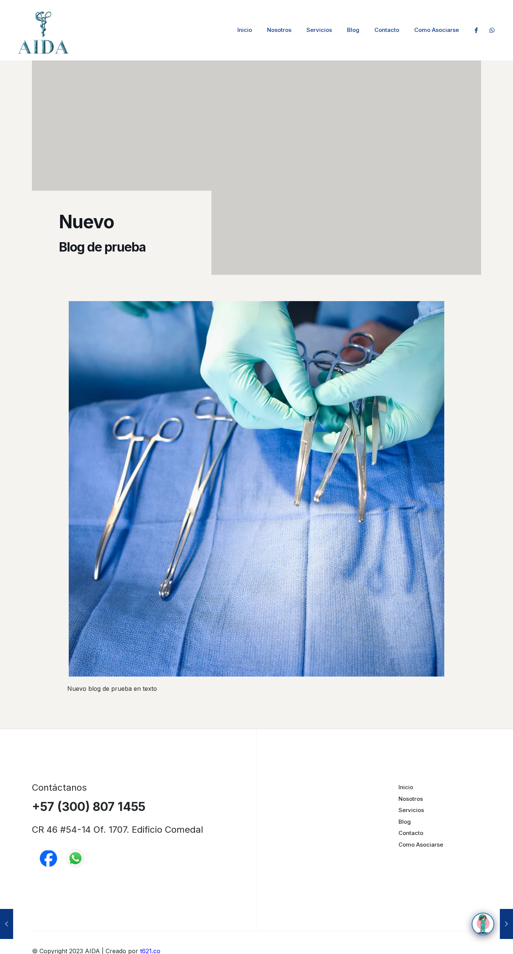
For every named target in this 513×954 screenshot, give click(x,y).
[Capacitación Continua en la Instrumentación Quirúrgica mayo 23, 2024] (6, 924)
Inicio (405, 787)
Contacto (410, 832)
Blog (404, 821)
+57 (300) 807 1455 (88, 806)
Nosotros (410, 798)
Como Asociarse (420, 844)
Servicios (411, 810)
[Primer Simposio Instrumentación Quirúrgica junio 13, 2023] (506, 924)
